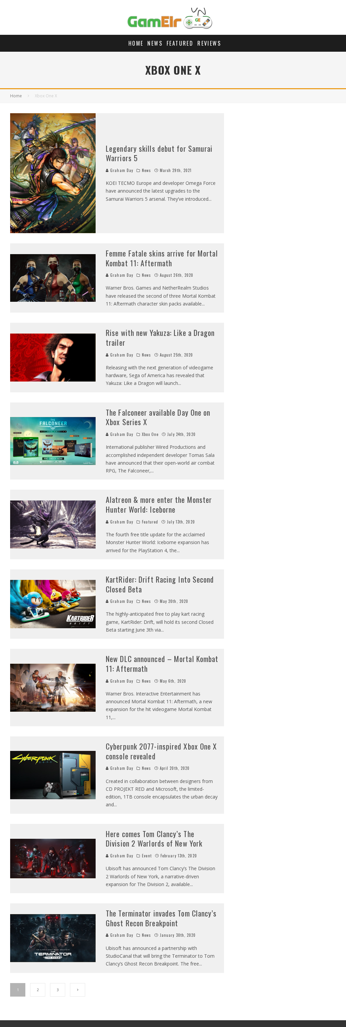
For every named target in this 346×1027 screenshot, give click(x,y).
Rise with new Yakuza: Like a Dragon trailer (160, 337)
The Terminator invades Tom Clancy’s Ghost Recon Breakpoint (161, 918)
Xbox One (150, 434)
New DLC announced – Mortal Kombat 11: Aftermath (162, 663)
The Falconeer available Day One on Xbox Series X (158, 417)
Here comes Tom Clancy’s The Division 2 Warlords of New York (154, 838)
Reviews (209, 43)
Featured (180, 43)
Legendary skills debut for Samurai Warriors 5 (159, 153)
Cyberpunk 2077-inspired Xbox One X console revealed (161, 751)
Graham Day (121, 170)
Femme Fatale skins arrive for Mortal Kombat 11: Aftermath (162, 258)
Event (147, 855)
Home (136, 43)
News (155, 43)
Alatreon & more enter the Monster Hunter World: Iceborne (159, 504)
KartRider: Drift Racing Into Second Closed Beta (160, 584)
